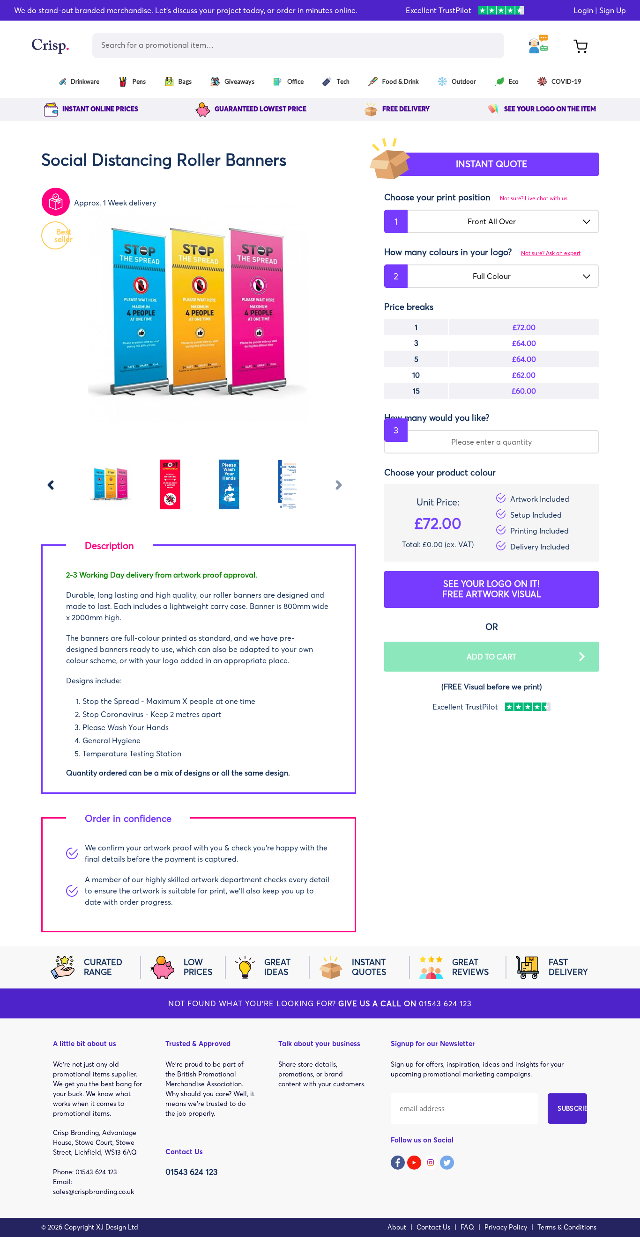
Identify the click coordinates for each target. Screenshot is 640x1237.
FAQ (467, 1227)
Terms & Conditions (566, 1227)
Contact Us (433, 1227)
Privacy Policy (505, 1227)
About (396, 1227)
